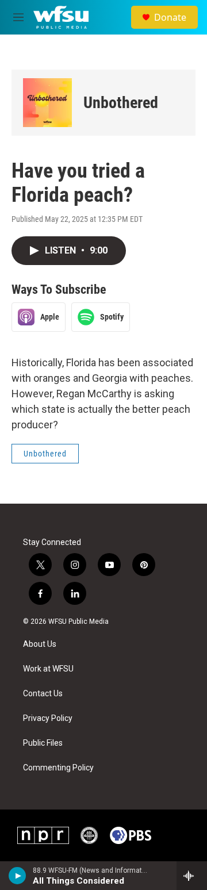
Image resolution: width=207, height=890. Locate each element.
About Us (39, 644)
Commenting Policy (58, 768)
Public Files (43, 743)
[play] (17, 875)
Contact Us (43, 693)
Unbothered (120, 102)
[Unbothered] (47, 102)
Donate (170, 17)
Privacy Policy (47, 718)
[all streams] (192, 875)
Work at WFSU (48, 669)
